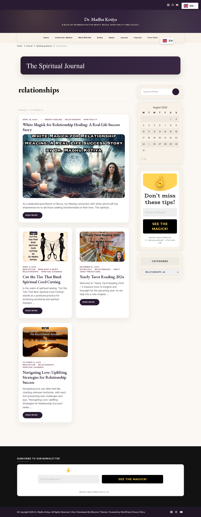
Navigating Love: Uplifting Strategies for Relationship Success (45, 377)
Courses (138, 37)
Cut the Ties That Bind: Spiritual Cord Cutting (42, 279)
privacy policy (116, 492)
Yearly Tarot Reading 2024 (102, 276)
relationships (73, 120)
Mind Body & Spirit (48, 269)
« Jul (143, 158)
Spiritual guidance (51, 272)
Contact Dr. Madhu (63, 37)
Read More (31, 215)
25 (149, 144)
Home (46, 37)
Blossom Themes (99, 512)
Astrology (86, 269)
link (147, 240)
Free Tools (153, 37)
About (111, 37)
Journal (124, 37)
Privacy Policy (138, 512)
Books (100, 37)
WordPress (126, 512)
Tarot (116, 269)
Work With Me (84, 37)
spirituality (90, 120)
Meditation (29, 269)
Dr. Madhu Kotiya (100, 19)
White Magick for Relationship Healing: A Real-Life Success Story (71, 127)
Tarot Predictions (90, 272)
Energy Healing (53, 120)
